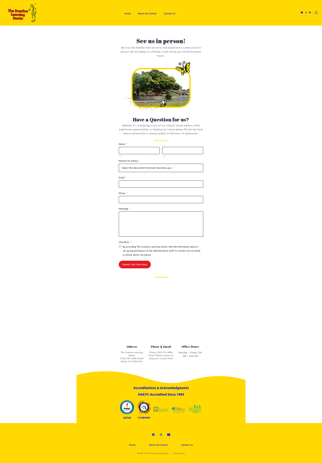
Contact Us (169, 13)
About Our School (147, 13)
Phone (123, 193)
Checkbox (125, 242)
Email (122, 177)
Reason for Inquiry (129, 160)
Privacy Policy (179, 453)
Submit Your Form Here (135, 264)
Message (124, 208)
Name (123, 144)
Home (128, 13)
